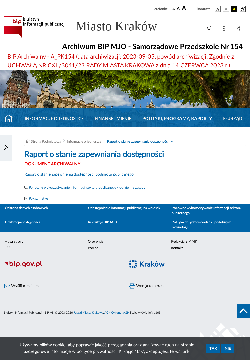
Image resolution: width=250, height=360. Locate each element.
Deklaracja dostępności (22, 222)
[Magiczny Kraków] (187, 266)
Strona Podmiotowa (46, 141)
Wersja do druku (150, 286)
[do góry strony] (243, 311)
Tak (213, 348)
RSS (7, 248)
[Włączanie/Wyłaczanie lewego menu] (6, 148)
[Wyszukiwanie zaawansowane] (209, 28)
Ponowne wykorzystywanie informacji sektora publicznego (206, 210)
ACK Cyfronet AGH (116, 312)
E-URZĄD (232, 119)
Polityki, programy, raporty (177, 119)
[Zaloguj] (239, 29)
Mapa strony (13, 241)
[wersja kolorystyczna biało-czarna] (226, 9)
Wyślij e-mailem (24, 286)
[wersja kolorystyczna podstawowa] (217, 9)
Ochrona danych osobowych (26, 208)
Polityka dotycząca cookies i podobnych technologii (201, 225)
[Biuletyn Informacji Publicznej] (62, 266)
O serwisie (95, 241)
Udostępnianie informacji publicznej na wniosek (124, 208)
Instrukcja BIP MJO (102, 222)
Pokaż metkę (38, 198)
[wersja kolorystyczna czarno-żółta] (234, 9)
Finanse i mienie (113, 119)
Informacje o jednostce (54, 119)
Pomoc (93, 248)
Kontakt (177, 248)
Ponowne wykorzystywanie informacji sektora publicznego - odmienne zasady (87, 187)
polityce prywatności (96, 351)
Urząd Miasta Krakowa (88, 312)
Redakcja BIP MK (184, 241)
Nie (228, 348)
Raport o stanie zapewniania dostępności (137, 141)
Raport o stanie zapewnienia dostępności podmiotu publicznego (79, 174)
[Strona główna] (11, 119)
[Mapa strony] (225, 29)
